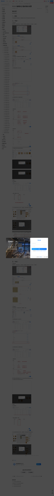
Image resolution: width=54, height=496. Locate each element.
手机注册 (39, 240)
